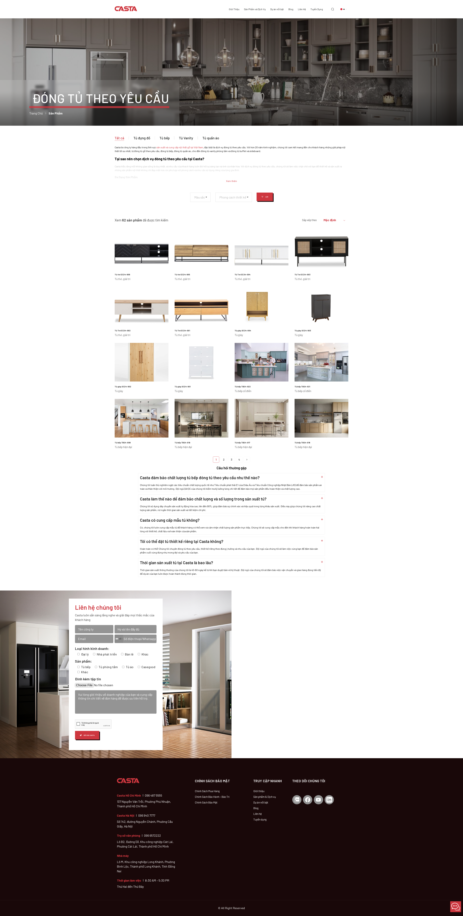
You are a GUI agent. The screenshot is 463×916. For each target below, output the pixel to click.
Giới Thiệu (234, 9)
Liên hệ (257, 813)
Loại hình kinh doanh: (92, 648)
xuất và (164, 147)
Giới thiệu (258, 791)
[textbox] (200, 197)
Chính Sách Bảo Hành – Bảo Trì (212, 796)
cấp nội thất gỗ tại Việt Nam (188, 147)
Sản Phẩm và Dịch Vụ (255, 9)
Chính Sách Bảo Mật (206, 802)
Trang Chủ (36, 113)
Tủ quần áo (210, 138)
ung (172, 147)
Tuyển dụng (260, 819)
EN (346, 14)
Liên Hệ (302, 9)
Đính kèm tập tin (88, 679)
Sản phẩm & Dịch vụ (264, 796)
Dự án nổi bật (277, 9)
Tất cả (119, 138)
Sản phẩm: (83, 661)
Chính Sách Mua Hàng (207, 791)
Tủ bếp (165, 138)
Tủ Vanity (186, 138)
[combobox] (200, 197)
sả (158, 147)
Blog (290, 9)
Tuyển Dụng (316, 9)
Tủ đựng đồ (141, 138)
